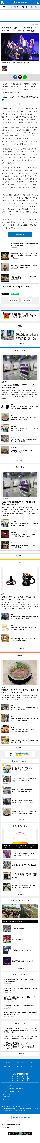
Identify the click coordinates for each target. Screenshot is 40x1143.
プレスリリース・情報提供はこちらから (13, 1088)
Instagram (23, 1078)
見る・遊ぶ (17, 7)
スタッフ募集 (6, 1099)
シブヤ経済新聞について (9, 1086)
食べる (10, 7)
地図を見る (20, 234)
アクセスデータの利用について (11, 1091)
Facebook (12, 1078)
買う (23, 7)
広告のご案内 (6, 1096)
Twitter (17, 1078)
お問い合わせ (6, 1094)
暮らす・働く (29, 7)
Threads (28, 1078)
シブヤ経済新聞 (20, 2)
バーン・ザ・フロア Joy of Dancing (16, 287)
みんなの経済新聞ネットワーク (20, 1117)
